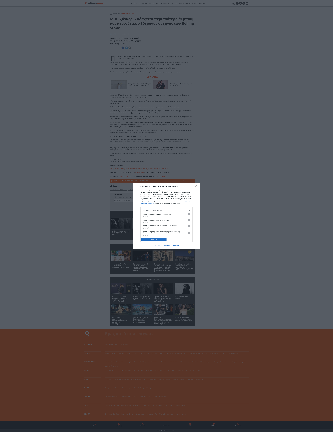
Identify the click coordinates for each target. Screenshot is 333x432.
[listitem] (166, 210)
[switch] (188, 214)
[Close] (196, 186)
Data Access (166, 245)
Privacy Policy (176, 245)
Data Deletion (156, 245)
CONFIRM (154, 239)
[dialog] (166, 216)
